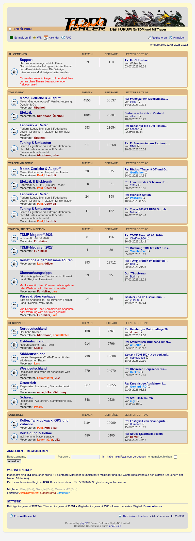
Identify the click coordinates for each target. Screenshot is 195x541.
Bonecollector (152, 506)
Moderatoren (48, 492)
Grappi (38, 347)
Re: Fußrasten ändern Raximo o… (147, 143)
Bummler (135, 424)
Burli (132, 276)
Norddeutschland (33, 328)
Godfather (137, 172)
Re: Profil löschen (137, 60)
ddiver (48, 263)
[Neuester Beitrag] (140, 63)
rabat (56, 155)
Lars (40, 263)
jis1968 (134, 300)
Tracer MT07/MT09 (21, 163)
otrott (133, 101)
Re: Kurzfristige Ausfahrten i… (145, 383)
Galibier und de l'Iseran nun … (145, 297)
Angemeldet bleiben (160, 456)
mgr (132, 401)
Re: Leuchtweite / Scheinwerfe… (146, 182)
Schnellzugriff (22, 37)
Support (26, 60)
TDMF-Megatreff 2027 (36, 247)
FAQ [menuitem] (68, 37)
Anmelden (15, 450)
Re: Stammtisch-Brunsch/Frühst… (148, 341)
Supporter (63, 492)
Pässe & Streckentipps (37, 296)
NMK (133, 146)
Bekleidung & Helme (36, 433)
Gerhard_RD (138, 386)
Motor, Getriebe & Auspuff (40, 98)
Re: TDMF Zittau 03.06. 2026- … (145, 235)
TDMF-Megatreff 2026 (36, 235)
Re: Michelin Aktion (138, 194)
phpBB (84, 523)
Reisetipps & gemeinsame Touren (46, 260)
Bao (132, 263)
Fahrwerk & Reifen (34, 125)
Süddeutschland (32, 354)
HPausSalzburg (55, 392)
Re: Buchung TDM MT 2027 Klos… (148, 248)
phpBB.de (115, 526)
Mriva (133, 212)
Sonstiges (16, 414)
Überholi (39, 107)
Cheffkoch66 (138, 238)
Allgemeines (17, 54)
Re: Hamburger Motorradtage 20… (147, 329)
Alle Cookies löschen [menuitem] (135, 516)
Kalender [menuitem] (53, 37)
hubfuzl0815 (137, 357)
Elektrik (26, 112)
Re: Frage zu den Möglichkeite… (146, 98)
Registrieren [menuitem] (159, 37)
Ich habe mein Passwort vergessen (124, 456)
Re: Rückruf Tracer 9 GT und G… (147, 169)
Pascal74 (136, 197)
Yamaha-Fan (138, 251)
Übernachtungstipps (36, 273)
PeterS (38, 406)
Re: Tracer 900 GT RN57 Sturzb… (147, 209)
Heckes (135, 372)
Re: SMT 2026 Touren (139, 397)
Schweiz (26, 397)
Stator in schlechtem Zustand (144, 113)
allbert (133, 116)
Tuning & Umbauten (35, 143)
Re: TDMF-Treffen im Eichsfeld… (146, 260)
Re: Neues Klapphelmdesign (144, 433)
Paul (40, 175)
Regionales (16, 323)
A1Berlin (135, 344)
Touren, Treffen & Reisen (26, 229)
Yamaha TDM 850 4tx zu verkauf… (147, 354)
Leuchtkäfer (61, 335)
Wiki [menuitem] (39, 37)
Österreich (28, 383)
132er (133, 185)
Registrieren (37, 450)
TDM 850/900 (16, 92)
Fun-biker (40, 241)
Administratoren (29, 492)
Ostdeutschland (32, 341)
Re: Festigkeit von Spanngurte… (146, 421)
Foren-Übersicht (22, 29)
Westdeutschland (33, 368)
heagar (134, 128)
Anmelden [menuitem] (179, 37)
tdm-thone (44, 115)
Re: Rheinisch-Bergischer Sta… (146, 369)
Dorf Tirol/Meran (135, 273)
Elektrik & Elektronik (36, 181)
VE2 (57, 377)
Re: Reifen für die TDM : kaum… (146, 125)
